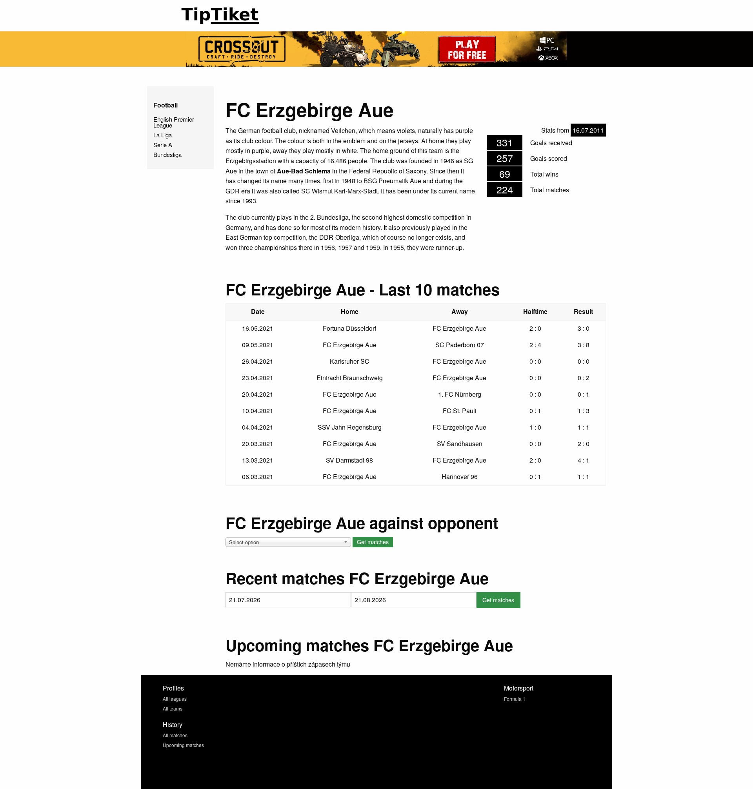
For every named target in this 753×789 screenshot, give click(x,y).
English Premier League (173, 122)
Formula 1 (515, 698)
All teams (172, 708)
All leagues (175, 698)
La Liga (162, 135)
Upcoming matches (183, 745)
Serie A (162, 144)
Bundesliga (167, 154)
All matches (175, 735)
